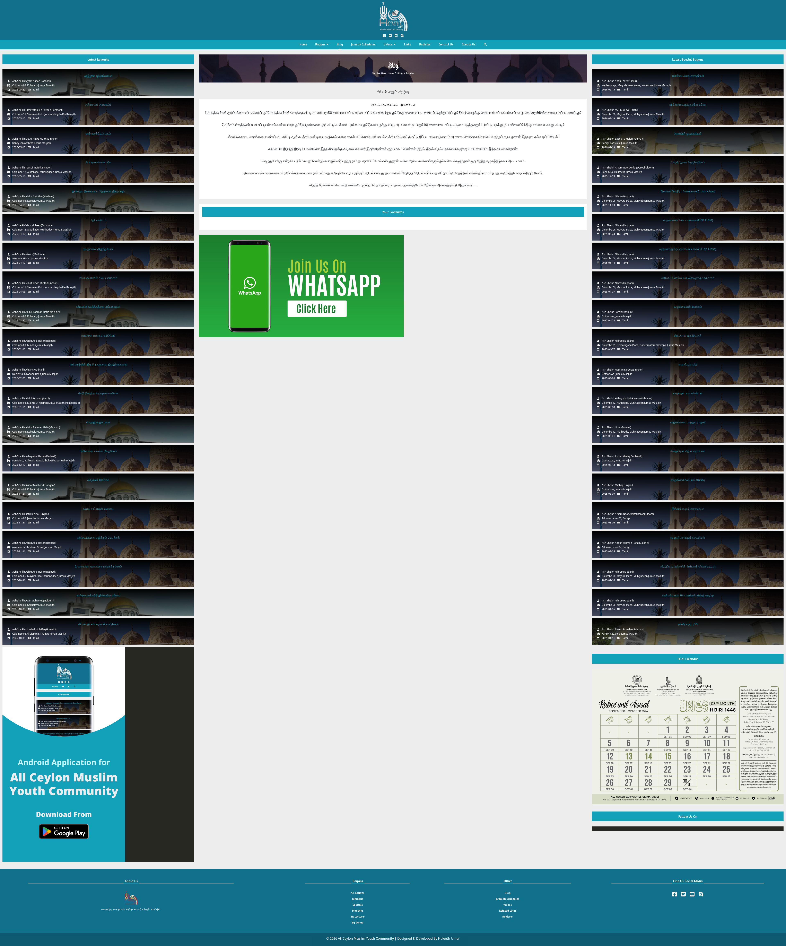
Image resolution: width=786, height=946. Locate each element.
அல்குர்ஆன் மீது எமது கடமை (688, 451)
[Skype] (701, 894)
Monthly (357, 910)
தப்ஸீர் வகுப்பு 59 (688, 624)
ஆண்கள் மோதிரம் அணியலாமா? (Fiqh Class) (687, 191)
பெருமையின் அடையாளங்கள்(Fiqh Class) (688, 220)
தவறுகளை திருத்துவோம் (98, 249)
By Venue (357, 922)
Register (424, 44)
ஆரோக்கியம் (98, 220)
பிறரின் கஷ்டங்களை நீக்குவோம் (98, 451)
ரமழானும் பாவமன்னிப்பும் (687, 393)
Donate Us (468, 44)
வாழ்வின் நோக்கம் (98, 480)
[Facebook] (674, 894)
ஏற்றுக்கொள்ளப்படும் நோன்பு (688, 480)
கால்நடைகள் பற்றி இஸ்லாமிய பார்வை (98, 595)
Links (407, 44)
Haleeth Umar (449, 938)
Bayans (320, 44)
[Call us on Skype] (401, 35)
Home (303, 44)
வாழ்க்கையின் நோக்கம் (688, 307)
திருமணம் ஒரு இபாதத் (687, 335)
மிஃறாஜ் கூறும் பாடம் (98, 422)
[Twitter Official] (390, 35)
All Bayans (357, 892)
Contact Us (446, 44)
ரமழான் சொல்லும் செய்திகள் (688, 537)
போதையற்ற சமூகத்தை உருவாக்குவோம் (98, 566)
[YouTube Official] (396, 35)
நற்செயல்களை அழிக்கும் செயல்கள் (98, 537)
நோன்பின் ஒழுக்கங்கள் (687, 133)
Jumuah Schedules (363, 44)
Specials (357, 904)
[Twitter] (683, 894)
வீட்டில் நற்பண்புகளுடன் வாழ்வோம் (98, 624)
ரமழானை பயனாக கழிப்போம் (98, 335)
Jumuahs (357, 898)
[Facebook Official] (384, 35)
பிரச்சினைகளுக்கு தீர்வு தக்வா (688, 104)
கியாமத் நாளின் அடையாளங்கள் (98, 278)
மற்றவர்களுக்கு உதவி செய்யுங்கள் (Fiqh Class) (688, 249)
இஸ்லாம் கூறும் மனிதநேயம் (688, 509)
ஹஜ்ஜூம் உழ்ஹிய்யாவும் (98, 76)
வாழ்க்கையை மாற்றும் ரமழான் (688, 422)
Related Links (507, 910)
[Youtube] (692, 894)
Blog (340, 44)
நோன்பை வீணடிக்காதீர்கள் (688, 76)
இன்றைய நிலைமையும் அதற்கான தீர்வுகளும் (98, 191)
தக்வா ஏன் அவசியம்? (98, 104)
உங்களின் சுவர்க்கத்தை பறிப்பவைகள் (98, 307)
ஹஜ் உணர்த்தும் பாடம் (98, 133)
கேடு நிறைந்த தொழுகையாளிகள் (98, 393)
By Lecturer (357, 916)
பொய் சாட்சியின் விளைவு (98, 509)
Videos (388, 44)
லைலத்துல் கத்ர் (688, 364)
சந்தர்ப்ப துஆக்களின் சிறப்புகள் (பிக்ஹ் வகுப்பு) (687, 566)
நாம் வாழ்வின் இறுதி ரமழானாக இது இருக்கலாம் (98, 364)
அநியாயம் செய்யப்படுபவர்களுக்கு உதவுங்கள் (687, 278)
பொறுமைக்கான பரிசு (98, 162)
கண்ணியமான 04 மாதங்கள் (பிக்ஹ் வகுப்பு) (688, 595)
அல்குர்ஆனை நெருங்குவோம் (688, 162)
